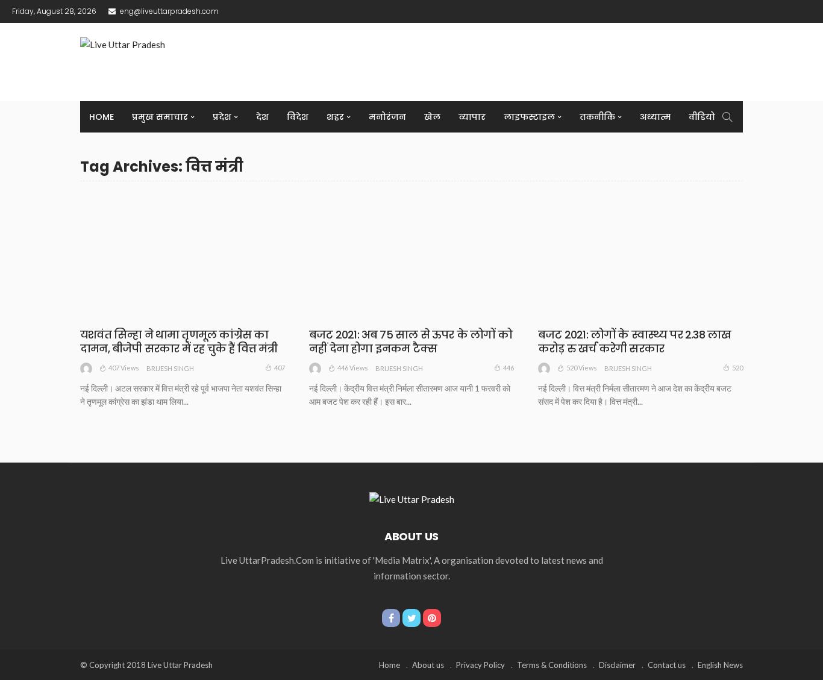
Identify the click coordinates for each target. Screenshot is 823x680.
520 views (581, 368)
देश (262, 117)
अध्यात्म (655, 117)
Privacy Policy (480, 665)
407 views (123, 368)
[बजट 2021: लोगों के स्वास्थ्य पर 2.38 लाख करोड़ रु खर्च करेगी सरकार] (640, 256)
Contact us (667, 665)
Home (101, 117)
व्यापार (472, 117)
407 (279, 368)
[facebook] (391, 618)
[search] (727, 117)
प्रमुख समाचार (160, 117)
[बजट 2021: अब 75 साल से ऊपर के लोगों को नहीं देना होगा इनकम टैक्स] (411, 256)
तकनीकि (597, 117)
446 (508, 368)
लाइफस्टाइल (529, 117)
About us (428, 665)
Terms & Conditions (552, 665)
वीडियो (702, 117)
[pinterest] (432, 618)
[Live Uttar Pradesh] (411, 497)
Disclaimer (617, 665)
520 (737, 368)
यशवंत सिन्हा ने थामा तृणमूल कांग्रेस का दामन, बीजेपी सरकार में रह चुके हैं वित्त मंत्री (179, 341)
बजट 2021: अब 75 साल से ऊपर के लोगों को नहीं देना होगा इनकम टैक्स (410, 341)
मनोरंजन (387, 117)
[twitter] (411, 618)
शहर (335, 117)
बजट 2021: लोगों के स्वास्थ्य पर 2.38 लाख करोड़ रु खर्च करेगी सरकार (634, 341)
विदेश (297, 117)
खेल (432, 117)
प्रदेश (222, 117)
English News (720, 665)
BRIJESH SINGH (170, 368)
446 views (352, 368)
